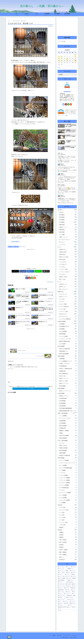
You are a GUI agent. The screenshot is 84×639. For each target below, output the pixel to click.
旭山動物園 (11, 246)
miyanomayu (67, 91)
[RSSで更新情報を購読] (34, 278)
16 (58, 60)
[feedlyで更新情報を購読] (32, 278)
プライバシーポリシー (67, 635)
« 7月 (59, 67)
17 (61, 60)
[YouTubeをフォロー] (29, 278)
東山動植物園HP (15, 241)
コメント (10, 368)
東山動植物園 (16, 246)
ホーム (50, 635)
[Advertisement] (31, 258)
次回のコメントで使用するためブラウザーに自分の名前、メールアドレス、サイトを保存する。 (31, 386)
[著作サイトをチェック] (27, 278)
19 (67, 60)
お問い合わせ (59, 635)
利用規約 (54, 635)
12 (67, 58)
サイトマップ (74, 635)
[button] (46, 271)
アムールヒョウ (23, 246)
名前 (9, 382)
